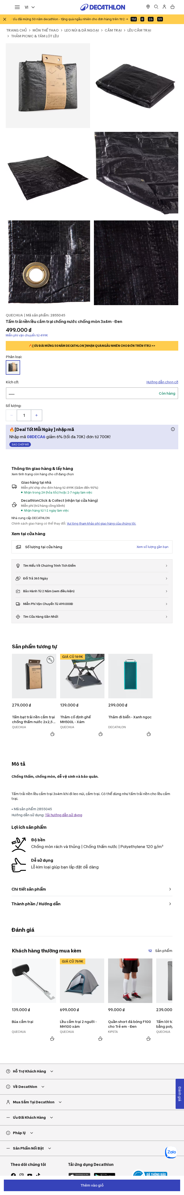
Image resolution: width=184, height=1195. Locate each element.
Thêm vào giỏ (92, 1185)
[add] (36, 415)
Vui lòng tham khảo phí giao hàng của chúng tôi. (101, 523)
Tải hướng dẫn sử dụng (63, 815)
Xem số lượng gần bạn (152, 547)
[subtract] (11, 415)
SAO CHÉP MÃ (20, 444)
